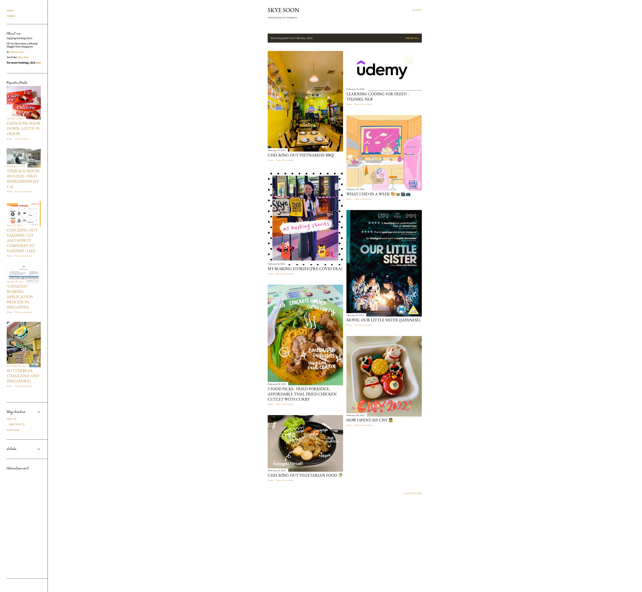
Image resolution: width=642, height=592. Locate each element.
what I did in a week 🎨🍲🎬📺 (378, 193)
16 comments (21, 139)
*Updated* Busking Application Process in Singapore (20, 297)
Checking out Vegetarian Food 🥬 (305, 475)
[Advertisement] (24, 522)
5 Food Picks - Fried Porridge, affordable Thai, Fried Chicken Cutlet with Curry (302, 394)
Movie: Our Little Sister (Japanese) (383, 319)
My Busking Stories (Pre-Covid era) (305, 268)
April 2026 (16, 424)
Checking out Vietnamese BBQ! (301, 155)
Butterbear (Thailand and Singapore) (23, 375)
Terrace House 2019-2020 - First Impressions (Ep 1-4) (23, 178)
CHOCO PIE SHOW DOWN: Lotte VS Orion (24, 128)
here (38, 62)
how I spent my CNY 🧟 (369, 420)
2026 (11, 418)
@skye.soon (17, 51)
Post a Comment (284, 160)
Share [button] (270, 160)
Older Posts (413, 493)
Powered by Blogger (347, 581)
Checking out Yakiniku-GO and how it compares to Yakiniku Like (22, 240)
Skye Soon (283, 10)
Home (10, 10)
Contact (11, 15)
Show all (412, 38)
